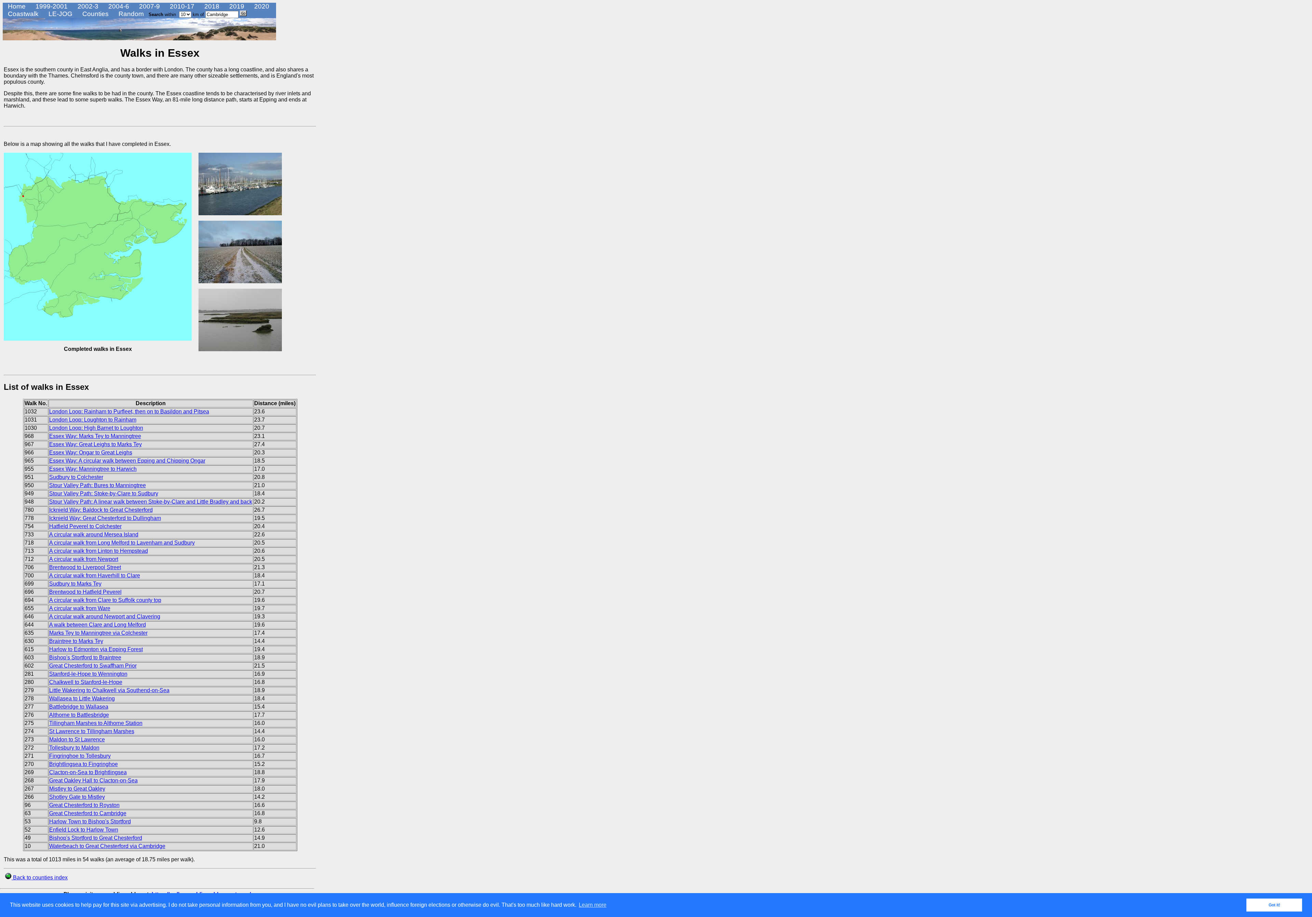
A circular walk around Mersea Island (93, 534)
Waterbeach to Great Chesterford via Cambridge (107, 846)
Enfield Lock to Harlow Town (83, 830)
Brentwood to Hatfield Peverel (85, 592)
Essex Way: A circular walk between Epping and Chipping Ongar (127, 461)
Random (130, 13)
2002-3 (87, 6)
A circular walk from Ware (79, 608)
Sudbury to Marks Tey (75, 584)
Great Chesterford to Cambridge (87, 813)
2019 (236, 6)
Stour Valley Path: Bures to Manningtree (97, 485)
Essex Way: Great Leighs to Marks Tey (95, 444)
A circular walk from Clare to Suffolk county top (105, 600)
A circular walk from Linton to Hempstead (98, 551)
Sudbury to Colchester (76, 477)
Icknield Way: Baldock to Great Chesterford (101, 510)
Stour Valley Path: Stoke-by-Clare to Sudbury (103, 493)
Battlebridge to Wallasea (78, 707)
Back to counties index (40, 877)
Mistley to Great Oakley (77, 789)
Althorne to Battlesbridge (79, 715)
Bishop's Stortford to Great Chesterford (95, 838)
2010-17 (181, 6)
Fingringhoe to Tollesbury (80, 756)
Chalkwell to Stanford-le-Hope (85, 682)
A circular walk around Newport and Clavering (104, 616)
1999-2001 (51, 6)
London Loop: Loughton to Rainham (92, 420)
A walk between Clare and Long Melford (97, 625)
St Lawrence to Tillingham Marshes (91, 731)
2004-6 (118, 6)
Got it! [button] (1274, 905)
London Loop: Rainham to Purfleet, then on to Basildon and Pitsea (129, 411)
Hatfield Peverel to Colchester (85, 526)
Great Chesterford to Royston (84, 805)
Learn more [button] (592, 905)
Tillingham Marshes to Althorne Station (95, 723)
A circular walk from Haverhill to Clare (94, 575)
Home (16, 6)
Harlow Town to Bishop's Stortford (90, 821)
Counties (95, 13)
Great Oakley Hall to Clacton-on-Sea (93, 780)
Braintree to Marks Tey (76, 641)
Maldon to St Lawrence (77, 739)
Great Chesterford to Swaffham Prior (93, 666)
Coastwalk (22, 13)
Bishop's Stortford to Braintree (85, 657)
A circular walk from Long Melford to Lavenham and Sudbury (122, 543)
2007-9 (148, 6)
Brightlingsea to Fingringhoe (83, 764)
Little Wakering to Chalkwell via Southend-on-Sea (109, 690)
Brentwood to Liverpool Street (85, 567)
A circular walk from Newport (83, 559)
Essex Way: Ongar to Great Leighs (90, 452)
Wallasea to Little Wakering (82, 698)
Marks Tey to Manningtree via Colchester (98, 633)
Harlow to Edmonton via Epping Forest (96, 649)
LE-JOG (59, 13)
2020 (260, 6)
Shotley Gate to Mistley (77, 797)
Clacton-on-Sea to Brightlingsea (88, 772)
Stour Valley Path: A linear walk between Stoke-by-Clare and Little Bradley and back (150, 502)
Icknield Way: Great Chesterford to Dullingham (105, 518)
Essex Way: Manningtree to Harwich (93, 469)
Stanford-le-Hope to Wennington (88, 674)
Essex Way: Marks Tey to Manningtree (95, 436)
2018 (211, 6)
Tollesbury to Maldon (74, 748)
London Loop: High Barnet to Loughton (96, 428)
